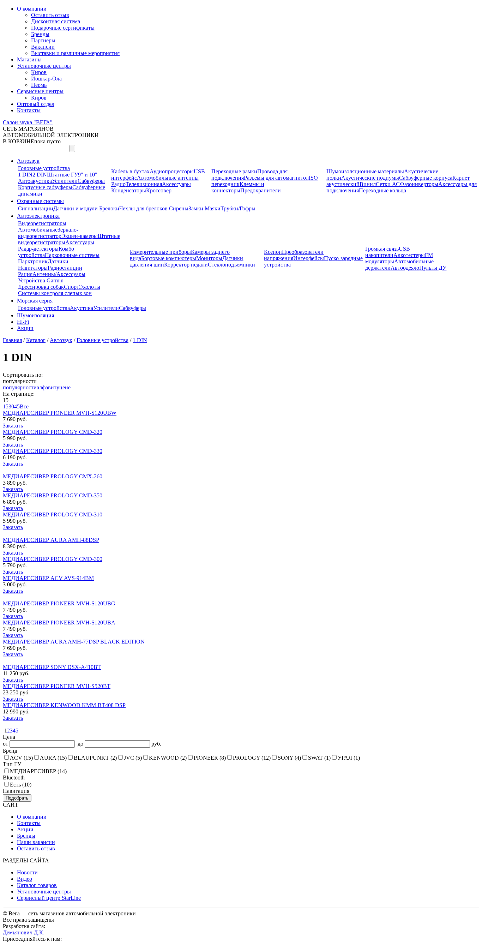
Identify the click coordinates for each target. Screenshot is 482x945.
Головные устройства (44, 168)
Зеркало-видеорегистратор (48, 233)
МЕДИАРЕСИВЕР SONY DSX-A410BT (52, 667)
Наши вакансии (36, 842)
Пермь (39, 85)
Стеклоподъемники (231, 265)
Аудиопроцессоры (172, 171)
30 (11, 406)
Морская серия (35, 301)
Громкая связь (382, 249)
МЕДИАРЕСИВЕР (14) (38, 771)
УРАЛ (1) (349, 758)
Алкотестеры (409, 255)
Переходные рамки (234, 171)
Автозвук (28, 161)
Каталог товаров (37, 885)
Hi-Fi (23, 322)
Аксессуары (176, 184)
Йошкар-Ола (46, 79)
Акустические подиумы (370, 178)
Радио (118, 184)
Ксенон (273, 252)
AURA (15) (53, 758)
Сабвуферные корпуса (425, 178)
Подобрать (17, 798)
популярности (20, 387)
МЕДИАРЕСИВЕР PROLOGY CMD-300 (52, 559)
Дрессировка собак (41, 287)
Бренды (40, 34)
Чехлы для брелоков (143, 208)
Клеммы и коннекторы (237, 187)
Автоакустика (35, 181)
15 (5, 406)
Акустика (81, 308)
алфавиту (48, 387)
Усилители (65, 181)
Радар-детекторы (38, 249)
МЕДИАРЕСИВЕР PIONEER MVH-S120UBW (59, 413)
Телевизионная (144, 184)
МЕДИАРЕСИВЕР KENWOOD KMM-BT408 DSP (64, 705)
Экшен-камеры (79, 236)
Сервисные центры (40, 91)
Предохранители (260, 190)
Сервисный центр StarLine (49, 898)
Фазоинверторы (419, 184)
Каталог (36, 340)
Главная (12, 340)
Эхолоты (89, 287)
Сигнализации (35, 208)
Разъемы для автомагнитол (276, 178)
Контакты (29, 110)
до (80, 744)
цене (65, 387)
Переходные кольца (382, 190)
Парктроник (33, 261)
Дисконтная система (55, 21)
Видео (24, 879)
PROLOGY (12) (252, 758)
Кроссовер (158, 190)
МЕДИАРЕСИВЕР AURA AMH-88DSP (51, 540)
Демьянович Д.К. (23, 932)
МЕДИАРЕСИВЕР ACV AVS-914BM (48, 578)
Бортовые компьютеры (168, 258)
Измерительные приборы (160, 252)
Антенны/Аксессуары (58, 274)
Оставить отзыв (50, 15)
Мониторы (209, 258)
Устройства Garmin (41, 280)
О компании (32, 9)
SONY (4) (289, 758)
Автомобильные (38, 230)
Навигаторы (33, 268)
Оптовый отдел (35, 104)
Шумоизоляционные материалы (365, 171)
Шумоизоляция (35, 315)
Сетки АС (388, 184)
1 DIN (25, 175)
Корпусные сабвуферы (45, 187)
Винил (368, 184)
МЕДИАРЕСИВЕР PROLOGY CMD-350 (52, 495)
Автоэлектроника (38, 216)
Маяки (213, 208)
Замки (195, 208)
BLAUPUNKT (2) (95, 758)
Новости (27, 872)
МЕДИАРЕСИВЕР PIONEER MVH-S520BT (56, 686)
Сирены (178, 208)
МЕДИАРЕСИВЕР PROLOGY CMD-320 (52, 432)
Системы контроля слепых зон (55, 293)
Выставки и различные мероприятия (75, 53)
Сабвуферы (91, 181)
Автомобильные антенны (168, 178)
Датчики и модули (75, 208)
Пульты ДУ (432, 268)
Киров (39, 72)
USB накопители (387, 252)
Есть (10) (20, 785)
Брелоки (109, 208)
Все (24, 406)
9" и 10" (87, 175)
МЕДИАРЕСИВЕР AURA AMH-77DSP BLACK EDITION (74, 642)
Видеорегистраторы (42, 223)
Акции (25, 328)
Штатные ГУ (62, 175)
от (6, 744)
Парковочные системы (72, 255)
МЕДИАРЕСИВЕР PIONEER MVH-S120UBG (59, 603)
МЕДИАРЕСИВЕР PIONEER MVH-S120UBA (59, 623)
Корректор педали (186, 265)
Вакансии (43, 47)
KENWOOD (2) (168, 758)
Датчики (58, 261)
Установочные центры (44, 66)
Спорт (71, 287)
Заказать (13, 426)
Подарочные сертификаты (63, 28)
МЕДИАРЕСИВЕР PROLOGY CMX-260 (52, 476)
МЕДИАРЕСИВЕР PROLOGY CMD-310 (52, 515)
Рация (25, 274)
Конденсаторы (128, 190)
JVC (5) (133, 758)
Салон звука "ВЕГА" (28, 122)
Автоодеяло (405, 268)
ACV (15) (21, 758)
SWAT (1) (319, 758)
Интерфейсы (308, 258)
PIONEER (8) (210, 758)
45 (17, 406)
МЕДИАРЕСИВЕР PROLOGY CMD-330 (52, 451)
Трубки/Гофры (238, 208)
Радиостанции (65, 268)
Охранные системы (40, 201)
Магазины (29, 59)
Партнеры (43, 40)
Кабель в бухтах (130, 171)
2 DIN (39, 175)
